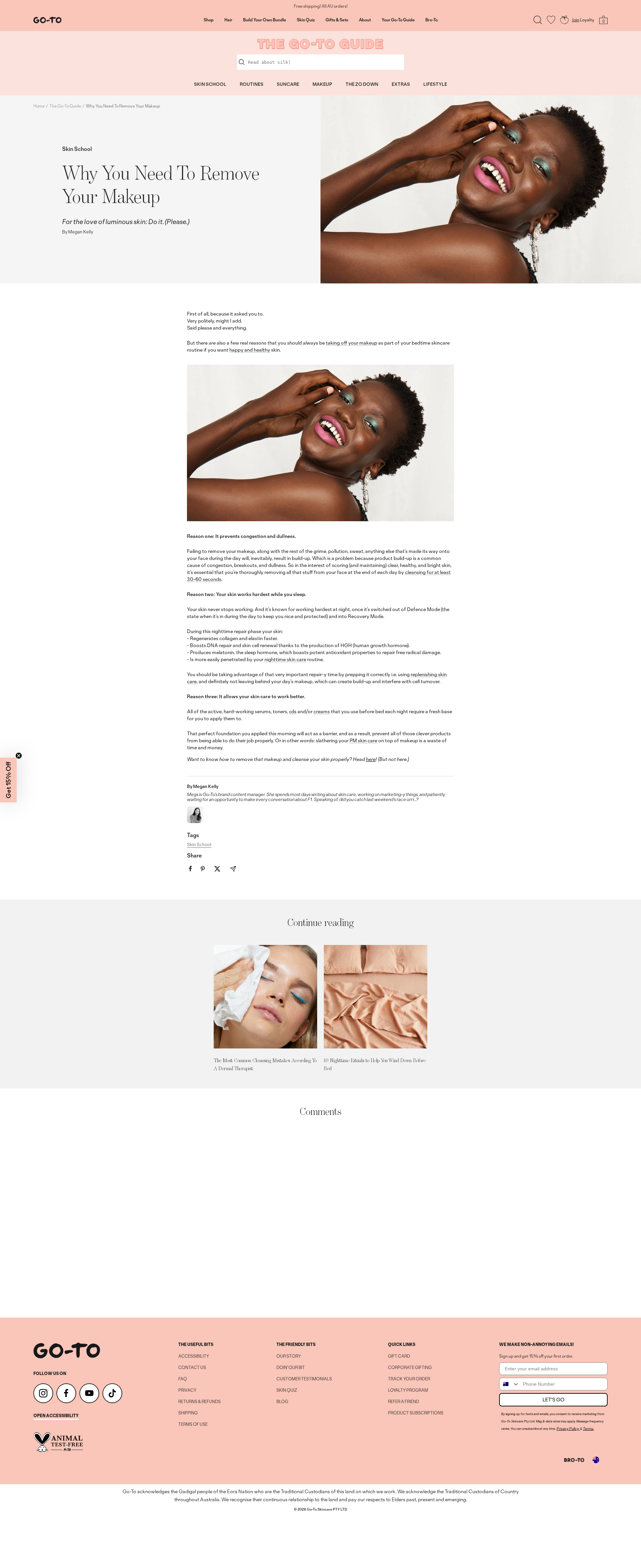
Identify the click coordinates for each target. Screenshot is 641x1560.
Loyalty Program (408, 1390)
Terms (588, 1428)
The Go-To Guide (65, 106)
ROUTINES (251, 84)
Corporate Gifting (410, 1368)
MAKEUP (322, 84)
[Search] (537, 20)
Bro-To (431, 20)
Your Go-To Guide (398, 20)
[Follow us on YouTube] (89, 1393)
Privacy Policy (568, 1428)
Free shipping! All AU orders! (321, 6)
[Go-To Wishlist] (551, 20)
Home (39, 106)
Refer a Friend (403, 1402)
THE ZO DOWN (362, 84)
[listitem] (190, 868)
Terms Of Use (193, 1424)
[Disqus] (320, 1217)
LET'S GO (554, 1399)
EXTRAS (401, 84)
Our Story (288, 1356)
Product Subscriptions (415, 1413)
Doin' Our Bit (290, 1368)
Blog (282, 1402)
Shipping (188, 1413)
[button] (8, 780)
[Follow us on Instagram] (43, 1393)
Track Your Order (409, 1379)
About (365, 20)
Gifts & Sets (337, 20)
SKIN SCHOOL (210, 84)
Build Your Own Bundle (264, 20)
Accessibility (193, 1356)
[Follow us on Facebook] (66, 1393)
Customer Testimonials (304, 1379)
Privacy (187, 1390)
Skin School (77, 149)
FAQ (182, 1379)
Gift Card (399, 1356)
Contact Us (192, 1368)
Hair (228, 20)
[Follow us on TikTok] (112, 1393)
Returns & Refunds (199, 1402)
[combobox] (509, 1384)
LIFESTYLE (435, 84)
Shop (209, 20)
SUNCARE (288, 84)
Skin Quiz (306, 20)
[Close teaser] (18, 755)
